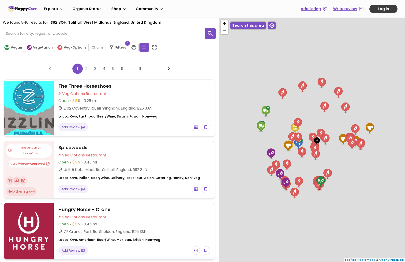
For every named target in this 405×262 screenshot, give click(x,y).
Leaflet (350, 260)
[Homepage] (22, 8)
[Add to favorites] (206, 127)
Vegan (16, 47)
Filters (121, 46)
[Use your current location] (272, 25)
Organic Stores (86, 8)
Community (147, 8)
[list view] (144, 47)
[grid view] (154, 47)
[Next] (169, 69)
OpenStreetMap (391, 260)
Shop (116, 8)
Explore (51, 8)
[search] (210, 33)
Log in (383, 8)
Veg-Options (75, 47)
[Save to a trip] (196, 127)
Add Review (71, 127)
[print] (134, 47)
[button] (317, 141)
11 (140, 68)
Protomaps (366, 260)
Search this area (248, 25)
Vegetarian (43, 47)
